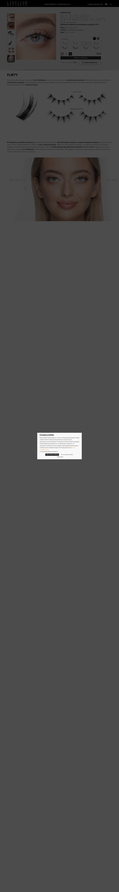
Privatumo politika (47, 435)
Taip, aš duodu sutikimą (52, 454)
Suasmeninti (60, 457)
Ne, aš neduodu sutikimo (67, 454)
